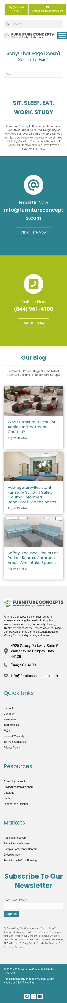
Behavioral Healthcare (17, 843)
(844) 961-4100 (18, 9)
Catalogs (9, 792)
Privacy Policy (12, 747)
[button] (27, 996)
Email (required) (15, 900)
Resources (10, 719)
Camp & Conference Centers (20, 849)
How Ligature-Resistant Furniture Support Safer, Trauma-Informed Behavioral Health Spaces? (33, 495)
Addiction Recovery (15, 837)
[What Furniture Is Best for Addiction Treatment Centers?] (33, 400)
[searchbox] (33, 24)
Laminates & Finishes (16, 803)
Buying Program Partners (19, 786)
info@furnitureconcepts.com (47, 10)
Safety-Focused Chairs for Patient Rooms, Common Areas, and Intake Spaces (33, 557)
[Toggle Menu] (62, 35)
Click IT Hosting (25, 982)
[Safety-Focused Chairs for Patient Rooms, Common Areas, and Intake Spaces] (33, 531)
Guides (8, 798)
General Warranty (14, 736)
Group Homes (12, 854)
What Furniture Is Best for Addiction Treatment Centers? (31, 426)
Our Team (9, 713)
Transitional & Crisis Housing (20, 860)
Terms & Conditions (15, 741)
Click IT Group (46, 978)
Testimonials (11, 724)
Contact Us (10, 708)
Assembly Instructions (17, 781)
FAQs (7, 730)
